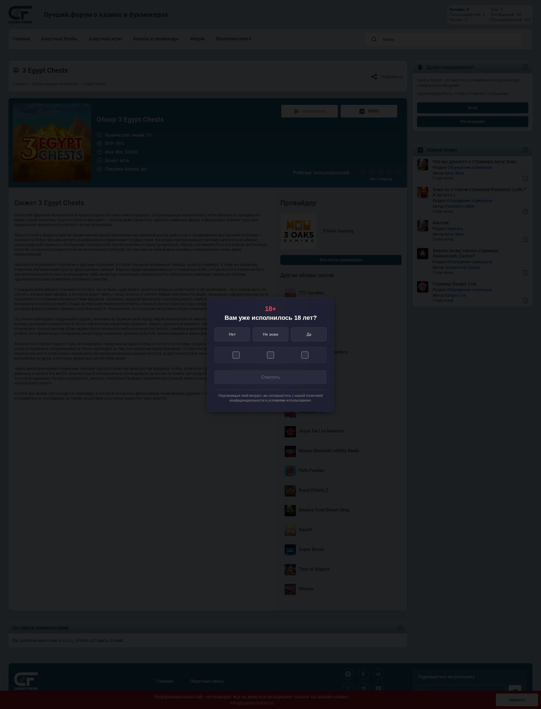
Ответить (270, 377)
